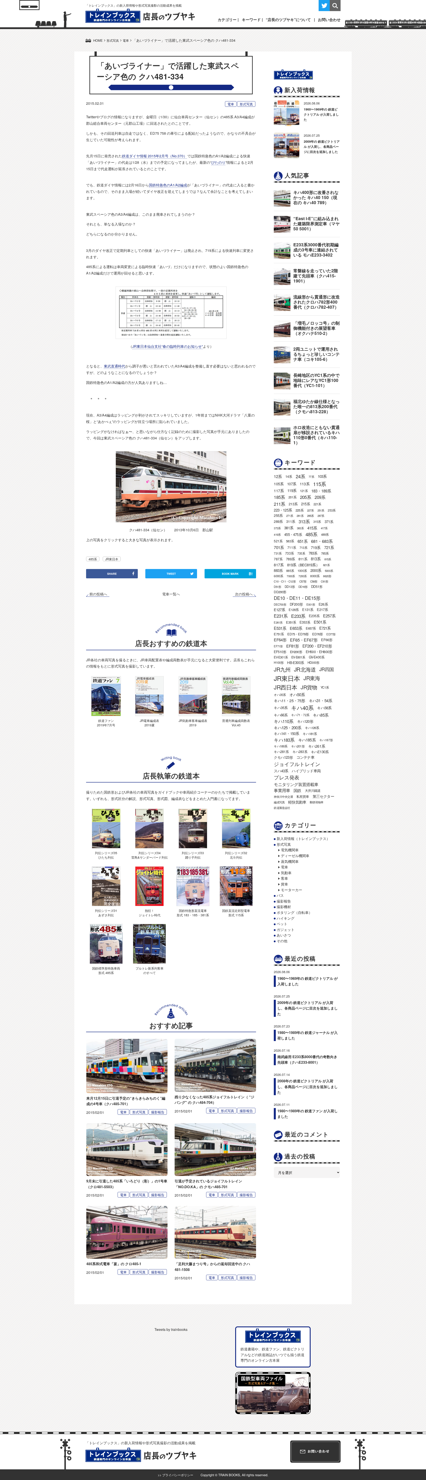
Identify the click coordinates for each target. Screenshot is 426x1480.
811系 (302, 558)
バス (280, 895)
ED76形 (317, 634)
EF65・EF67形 (304, 640)
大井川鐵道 (313, 790)
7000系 (291, 576)
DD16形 (303, 587)
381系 (288, 527)
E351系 (291, 622)
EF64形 (280, 639)
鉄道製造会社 (282, 808)
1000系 (302, 570)
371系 (329, 521)
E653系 (296, 628)
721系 (329, 547)
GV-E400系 (317, 656)
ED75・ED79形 (298, 634)
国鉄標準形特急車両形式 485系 (106, 970)
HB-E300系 (295, 662)
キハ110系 (283, 721)
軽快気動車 (297, 802)
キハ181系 (310, 733)
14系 (288, 476)
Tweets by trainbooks (170, 1329)
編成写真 (279, 802)
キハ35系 (281, 707)
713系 (303, 547)
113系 (305, 483)
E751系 (279, 634)
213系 (293, 503)
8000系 (315, 576)
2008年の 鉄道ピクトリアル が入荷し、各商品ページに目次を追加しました (307, 1086)
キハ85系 (320, 715)
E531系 (280, 628)
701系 (279, 547)
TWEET (171, 574)
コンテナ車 (305, 757)
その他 (282, 940)
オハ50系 (297, 694)
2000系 (315, 570)
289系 (278, 521)
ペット (282, 923)
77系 (311, 476)
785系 (325, 553)
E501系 (320, 622)
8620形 (327, 576)
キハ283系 (299, 751)
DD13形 (290, 586)
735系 (301, 553)
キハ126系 (312, 727)
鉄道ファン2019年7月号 (106, 722)
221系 (317, 504)
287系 (321, 516)
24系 (300, 476)
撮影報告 (157, 1112)
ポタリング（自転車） (294, 912)
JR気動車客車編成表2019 (193, 722)
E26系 (323, 604)
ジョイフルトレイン (297, 764)
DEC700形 (280, 604)
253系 (331, 510)
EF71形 (278, 646)
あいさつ (284, 935)
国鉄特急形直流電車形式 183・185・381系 (193, 912)
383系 (300, 528)
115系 (319, 484)
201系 (292, 497)
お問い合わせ (329, 19)
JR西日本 (285, 687)
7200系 (302, 576)
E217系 (322, 609)
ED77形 (330, 634)
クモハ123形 (283, 757)
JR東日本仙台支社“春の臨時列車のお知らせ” (167, 346)
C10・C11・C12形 (285, 581)
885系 (290, 570)
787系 (278, 558)
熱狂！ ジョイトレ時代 (149, 912)
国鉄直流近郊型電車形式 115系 (236, 912)
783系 (313, 553)
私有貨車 (302, 796)
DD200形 (280, 591)
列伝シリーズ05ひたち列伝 (106, 855)
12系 (278, 476)
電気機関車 (290, 849)
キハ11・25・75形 (289, 700)
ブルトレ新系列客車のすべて (150, 970)
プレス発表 (286, 777)
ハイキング (285, 918)
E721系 (325, 628)
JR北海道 (305, 669)
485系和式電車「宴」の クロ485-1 (113, 1263)
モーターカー (291, 889)
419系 (277, 534)
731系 (278, 553)
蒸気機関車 (290, 861)
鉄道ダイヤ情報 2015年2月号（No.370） (154, 155)
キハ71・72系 (300, 715)
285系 (310, 516)
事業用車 (282, 790)
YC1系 (325, 687)
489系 (325, 534)
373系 (277, 528)
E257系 (329, 615)
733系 (289, 553)
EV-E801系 (298, 657)
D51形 (277, 587)
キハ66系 (281, 714)
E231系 (281, 616)
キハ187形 (326, 740)
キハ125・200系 (287, 727)
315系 (317, 521)
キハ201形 (298, 746)
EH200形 (296, 651)
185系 (279, 497)
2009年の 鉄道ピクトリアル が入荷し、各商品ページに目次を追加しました (322, 146)
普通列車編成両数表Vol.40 (236, 722)
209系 (320, 497)
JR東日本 (111, 559)
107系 (291, 483)
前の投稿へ (98, 594)
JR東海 (312, 678)
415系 (312, 528)
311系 (290, 521)
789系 (290, 558)
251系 (321, 510)
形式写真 (246, 104)
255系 (278, 515)
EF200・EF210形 (317, 646)
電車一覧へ (171, 594)
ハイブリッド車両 (306, 770)
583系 (290, 541)
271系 (289, 516)
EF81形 (292, 646)
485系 (93, 559)
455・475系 (293, 534)
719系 (316, 547)
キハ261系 (316, 746)
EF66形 (326, 639)
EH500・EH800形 (319, 651)
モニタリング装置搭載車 (296, 784)
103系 (322, 476)
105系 (279, 483)
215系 (305, 503)
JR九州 (282, 669)
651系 (303, 541)
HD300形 (313, 662)
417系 (324, 528)
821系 (326, 565)
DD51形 (316, 586)
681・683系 (322, 541)
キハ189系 (280, 746)
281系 (300, 516)
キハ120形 (305, 721)
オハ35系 (280, 694)
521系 (278, 540)
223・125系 (283, 510)
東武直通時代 (114, 366)
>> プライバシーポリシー (175, 1474)
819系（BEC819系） (303, 564)
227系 (310, 510)
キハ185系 (307, 740)
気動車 (286, 872)
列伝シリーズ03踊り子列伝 (193, 855)
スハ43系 (281, 770)
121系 (304, 490)
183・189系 (321, 491)
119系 (291, 490)
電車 (230, 104)
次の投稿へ (244, 594)
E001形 (310, 604)
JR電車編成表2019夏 (149, 722)
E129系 (294, 609)
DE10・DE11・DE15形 (297, 598)
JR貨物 (309, 687)
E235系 (314, 615)
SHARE (112, 574)
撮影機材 (284, 906)
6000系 (278, 576)
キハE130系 (320, 751)
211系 (279, 503)
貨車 (284, 884)
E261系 (278, 622)
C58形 (314, 581)
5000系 (329, 571)
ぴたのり (218, 162)
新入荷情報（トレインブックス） (303, 838)
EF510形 (280, 651)
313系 (304, 521)
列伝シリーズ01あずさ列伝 (106, 912)
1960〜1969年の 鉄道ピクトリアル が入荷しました (321, 114)
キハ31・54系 (320, 700)
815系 (327, 559)
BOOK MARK (237, 573)
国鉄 (297, 790)
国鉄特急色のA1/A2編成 (168, 185)
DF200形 (296, 604)
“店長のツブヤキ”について (288, 19)
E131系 (307, 609)
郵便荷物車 (316, 802)
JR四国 (326, 669)
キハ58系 (324, 707)
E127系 (279, 609)
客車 (284, 878)
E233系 (298, 616)
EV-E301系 (281, 657)
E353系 (305, 622)
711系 (291, 547)
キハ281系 (281, 751)
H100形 (279, 662)
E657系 (311, 628)
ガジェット (285, 929)
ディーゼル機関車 (295, 855)
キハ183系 (284, 739)
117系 (279, 490)
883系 (278, 570)
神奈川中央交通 (283, 796)
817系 (279, 564)
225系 (300, 510)
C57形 (303, 581)
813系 (316, 558)
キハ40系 (302, 707)
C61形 (324, 581)
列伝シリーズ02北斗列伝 (236, 855)
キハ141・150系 (286, 733)
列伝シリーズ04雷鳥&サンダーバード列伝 (149, 855)
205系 (305, 497)
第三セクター (323, 796)
